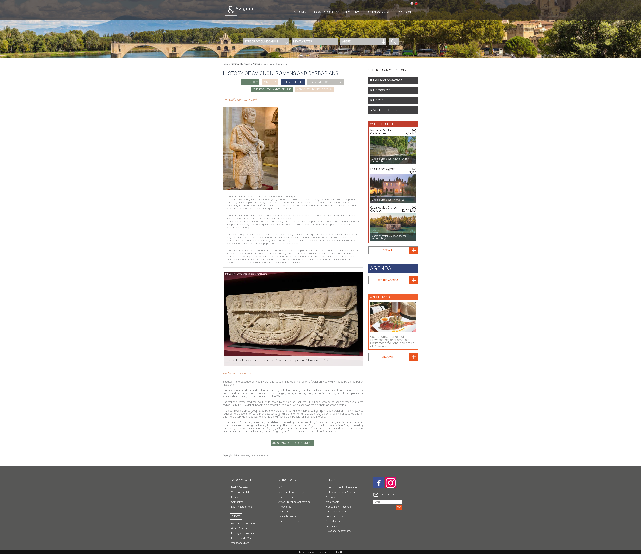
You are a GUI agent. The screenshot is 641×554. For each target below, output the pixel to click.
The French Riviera (288, 521)
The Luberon (285, 497)
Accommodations (307, 12)
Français (412, 3)
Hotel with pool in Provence (341, 487)
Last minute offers (241, 506)
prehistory (251, 82)
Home (225, 64)
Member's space (306, 552)
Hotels (377, 100)
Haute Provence (287, 516)
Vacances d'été (240, 542)
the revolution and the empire (272, 89)
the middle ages (293, 82)
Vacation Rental (240, 492)
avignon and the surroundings (293, 443)
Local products (334, 516)
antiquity (271, 82)
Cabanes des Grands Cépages (383, 209)
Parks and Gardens (336, 511)
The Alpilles (284, 506)
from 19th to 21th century (315, 89)
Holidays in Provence (243, 533)
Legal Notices (324, 552)
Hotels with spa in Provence (341, 492)
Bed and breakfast (387, 80)
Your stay (331, 12)
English (416, 3)
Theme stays (352, 12)
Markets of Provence (243, 523)
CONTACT (411, 12)
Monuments (332, 501)
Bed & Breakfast (240, 487)
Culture (234, 64)
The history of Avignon (250, 64)
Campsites (381, 90)
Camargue (284, 511)
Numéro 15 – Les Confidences (381, 132)
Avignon (282, 487)
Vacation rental (385, 110)
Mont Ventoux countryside (293, 492)
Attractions (332, 497)
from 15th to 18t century (326, 82)
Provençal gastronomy (383, 12)
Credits (339, 552)
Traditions (331, 526)
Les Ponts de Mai (241, 538)
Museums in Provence (338, 506)
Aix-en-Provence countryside (294, 501)
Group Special (239, 528)
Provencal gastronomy (338, 530)
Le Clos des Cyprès (382, 169)
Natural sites (333, 521)
